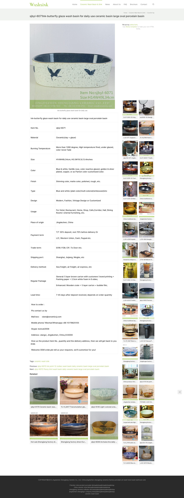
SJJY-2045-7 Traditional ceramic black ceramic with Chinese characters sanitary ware (146, 158)
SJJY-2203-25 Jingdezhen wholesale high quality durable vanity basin (130, 117)
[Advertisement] (138, 65)
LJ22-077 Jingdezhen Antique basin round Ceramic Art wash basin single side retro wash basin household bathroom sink (130, 137)
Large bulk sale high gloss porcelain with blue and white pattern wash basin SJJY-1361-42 (130, 422)
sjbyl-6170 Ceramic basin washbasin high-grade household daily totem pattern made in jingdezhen (44, 407)
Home (74, 4)
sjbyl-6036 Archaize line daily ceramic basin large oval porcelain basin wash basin (104, 442)
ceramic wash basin (92, 494)
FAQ (125, 4)
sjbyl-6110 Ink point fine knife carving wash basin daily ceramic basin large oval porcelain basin (146, 381)
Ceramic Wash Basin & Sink (91, 4)
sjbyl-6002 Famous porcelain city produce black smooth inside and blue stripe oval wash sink (146, 300)
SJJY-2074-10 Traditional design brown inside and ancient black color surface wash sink (130, 178)
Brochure (133, 4)
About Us (117, 4)
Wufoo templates (131, 27)
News (107, 4)
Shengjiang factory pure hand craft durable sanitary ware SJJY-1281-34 (146, 422)
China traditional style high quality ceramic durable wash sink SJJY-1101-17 (130, 219)
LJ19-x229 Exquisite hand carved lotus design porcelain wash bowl (130, 239)
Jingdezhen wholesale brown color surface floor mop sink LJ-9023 (130, 402)
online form (133, 25)
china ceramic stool (80, 487)
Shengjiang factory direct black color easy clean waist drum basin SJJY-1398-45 (146, 320)
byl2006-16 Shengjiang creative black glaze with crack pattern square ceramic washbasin (146, 117)
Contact (144, 4)
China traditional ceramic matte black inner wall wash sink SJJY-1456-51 (146, 198)
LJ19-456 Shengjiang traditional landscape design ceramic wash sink (146, 239)
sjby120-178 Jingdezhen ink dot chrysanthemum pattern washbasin (146, 442)
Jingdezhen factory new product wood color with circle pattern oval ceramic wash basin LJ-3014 (146, 219)
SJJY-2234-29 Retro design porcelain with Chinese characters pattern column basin (130, 198)
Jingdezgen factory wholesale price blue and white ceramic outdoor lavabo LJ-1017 (146, 361)
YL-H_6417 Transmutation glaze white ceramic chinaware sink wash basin (74, 407)
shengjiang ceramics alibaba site (80, 489)
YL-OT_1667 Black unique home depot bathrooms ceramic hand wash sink (130, 341)
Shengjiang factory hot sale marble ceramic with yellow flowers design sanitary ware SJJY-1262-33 (146, 178)
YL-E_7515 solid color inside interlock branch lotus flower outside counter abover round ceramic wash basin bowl (130, 442)
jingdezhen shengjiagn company (80, 491)
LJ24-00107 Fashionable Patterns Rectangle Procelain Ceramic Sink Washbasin (130, 300)
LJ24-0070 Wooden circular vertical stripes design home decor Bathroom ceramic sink (146, 463)
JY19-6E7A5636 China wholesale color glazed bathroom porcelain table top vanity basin (146, 259)
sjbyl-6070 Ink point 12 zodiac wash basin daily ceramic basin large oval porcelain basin (73, 366)
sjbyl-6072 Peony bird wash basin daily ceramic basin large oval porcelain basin (66, 369)
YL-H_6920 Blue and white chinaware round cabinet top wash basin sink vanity (130, 463)
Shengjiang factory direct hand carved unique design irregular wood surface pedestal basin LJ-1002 (146, 280)
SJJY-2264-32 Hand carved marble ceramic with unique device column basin (130, 280)
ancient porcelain (86, 485)
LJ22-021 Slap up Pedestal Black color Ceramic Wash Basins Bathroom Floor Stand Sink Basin (146, 341)
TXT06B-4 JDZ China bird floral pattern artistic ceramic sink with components (146, 402)
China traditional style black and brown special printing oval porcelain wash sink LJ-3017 (130, 320)
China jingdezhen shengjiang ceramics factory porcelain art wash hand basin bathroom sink (114, 480)
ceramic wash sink (41, 361)
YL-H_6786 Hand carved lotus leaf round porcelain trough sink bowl (146, 137)
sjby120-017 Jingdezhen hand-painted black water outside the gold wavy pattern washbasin (130, 158)
